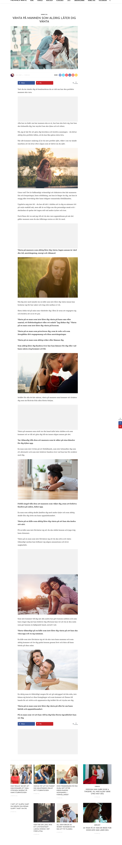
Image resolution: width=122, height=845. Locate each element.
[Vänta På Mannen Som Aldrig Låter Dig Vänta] (44, 47)
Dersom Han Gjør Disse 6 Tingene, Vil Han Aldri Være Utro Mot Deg (97, 792)
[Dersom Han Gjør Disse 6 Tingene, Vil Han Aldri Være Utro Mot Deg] (97, 774)
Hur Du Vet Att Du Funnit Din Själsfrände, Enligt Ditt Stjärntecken (44, 788)
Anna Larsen (18, 75)
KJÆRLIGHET (97, 825)
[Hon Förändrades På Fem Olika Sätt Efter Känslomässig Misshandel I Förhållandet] (67, 774)
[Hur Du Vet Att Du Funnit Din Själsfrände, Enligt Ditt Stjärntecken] (44, 774)
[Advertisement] (48, 109)
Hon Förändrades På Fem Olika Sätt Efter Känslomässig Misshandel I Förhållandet (67, 790)
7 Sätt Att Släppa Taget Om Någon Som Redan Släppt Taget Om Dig (20, 806)
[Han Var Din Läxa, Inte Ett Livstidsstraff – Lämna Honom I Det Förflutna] (44, 812)
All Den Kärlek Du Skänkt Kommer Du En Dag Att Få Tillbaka (66, 827)
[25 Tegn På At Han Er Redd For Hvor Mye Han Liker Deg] (97, 812)
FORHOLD (97, 786)
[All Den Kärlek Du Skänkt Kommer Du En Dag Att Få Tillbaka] (67, 812)
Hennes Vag (44, 14)
